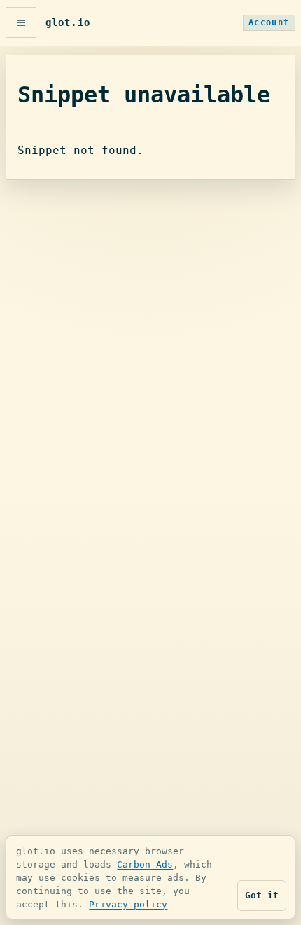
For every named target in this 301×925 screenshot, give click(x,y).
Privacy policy (128, 904)
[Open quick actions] (21, 22)
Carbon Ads (145, 864)
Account (269, 22)
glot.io (68, 22)
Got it (262, 895)
